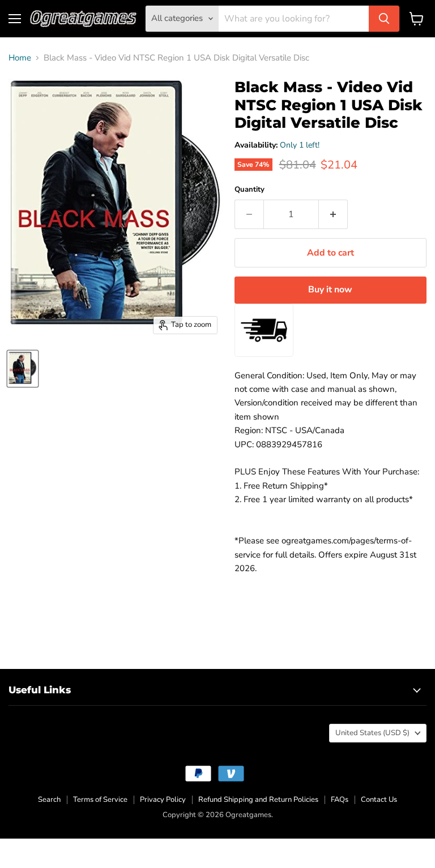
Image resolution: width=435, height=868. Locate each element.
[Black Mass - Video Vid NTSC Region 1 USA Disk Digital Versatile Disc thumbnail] (22, 369)
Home (19, 58)
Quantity (249, 189)
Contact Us (379, 799)
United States (372, 733)
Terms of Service (100, 799)
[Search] (384, 19)
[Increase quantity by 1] (333, 214)
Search (49, 799)
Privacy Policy (163, 799)
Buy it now (330, 289)
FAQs (339, 799)
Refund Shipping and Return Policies (258, 799)
